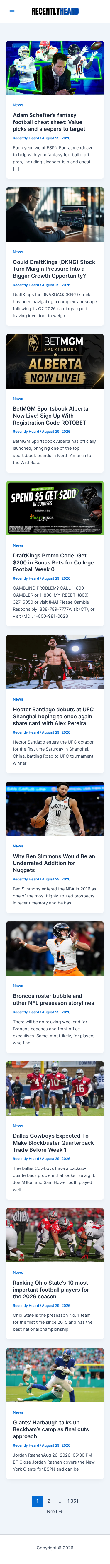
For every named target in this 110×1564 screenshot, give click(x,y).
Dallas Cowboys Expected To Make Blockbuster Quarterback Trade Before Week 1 (53, 1142)
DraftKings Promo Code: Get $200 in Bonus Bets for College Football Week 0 (53, 562)
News (18, 105)
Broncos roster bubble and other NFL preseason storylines (53, 999)
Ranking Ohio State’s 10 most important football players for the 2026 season (51, 1289)
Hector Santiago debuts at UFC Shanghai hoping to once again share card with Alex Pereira (53, 716)
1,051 (72, 1501)
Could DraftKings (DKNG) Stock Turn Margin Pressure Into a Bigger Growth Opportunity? (54, 269)
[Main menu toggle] (12, 12)
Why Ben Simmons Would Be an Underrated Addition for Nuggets (54, 863)
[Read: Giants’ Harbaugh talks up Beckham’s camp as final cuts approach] (54, 1374)
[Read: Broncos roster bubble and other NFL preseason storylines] (54, 948)
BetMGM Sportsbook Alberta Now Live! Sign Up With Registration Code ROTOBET (50, 415)
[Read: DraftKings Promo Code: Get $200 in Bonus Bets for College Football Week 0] (54, 508)
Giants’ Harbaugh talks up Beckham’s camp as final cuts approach (51, 1429)
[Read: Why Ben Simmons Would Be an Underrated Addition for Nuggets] (54, 808)
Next (55, 1511)
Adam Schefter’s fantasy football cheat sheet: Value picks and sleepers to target (49, 122)
